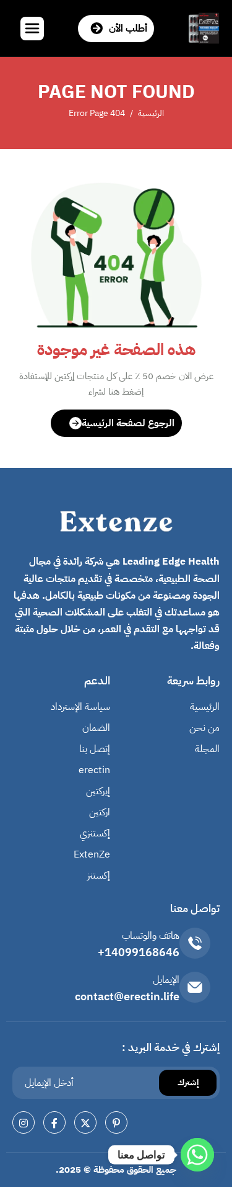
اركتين (99, 812)
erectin (94, 770)
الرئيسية (205, 706)
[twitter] (85, 1122)
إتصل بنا (94, 748)
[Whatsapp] (197, 1154)
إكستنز (98, 875)
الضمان (96, 727)
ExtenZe (92, 854)
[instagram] (23, 1122)
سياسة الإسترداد (80, 706)
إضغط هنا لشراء (116, 391)
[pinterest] (116, 1122)
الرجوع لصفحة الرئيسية (128, 423)
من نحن (204, 727)
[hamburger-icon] (32, 28)
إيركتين (98, 791)
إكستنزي (95, 833)
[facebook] (54, 1122)
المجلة (207, 748)
